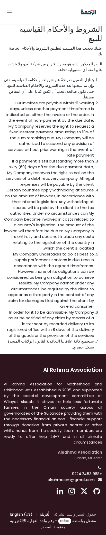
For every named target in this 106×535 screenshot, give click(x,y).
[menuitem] (45, 514)
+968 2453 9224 (87, 473)
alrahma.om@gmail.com (71, 479)
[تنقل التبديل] (9, 12)
